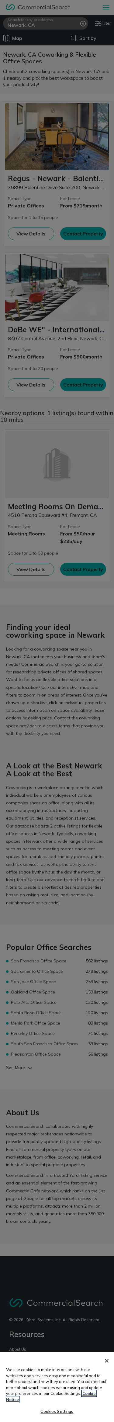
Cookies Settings (56, 1411)
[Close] (106, 1360)
